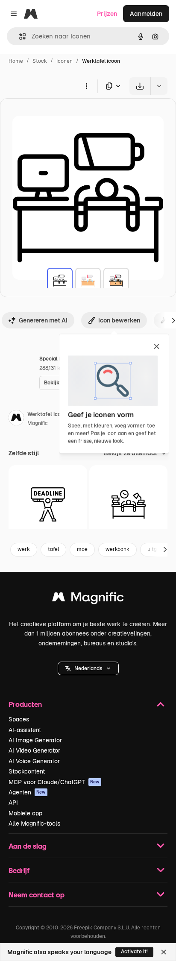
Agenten (27, 792)
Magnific (37, 423)
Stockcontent (27, 771)
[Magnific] (88, 599)
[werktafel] (60, 280)
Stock (39, 61)
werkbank (117, 549)
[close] (156, 347)
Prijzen (107, 14)
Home (16, 61)
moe (82, 549)
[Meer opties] (86, 85)
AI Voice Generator (34, 761)
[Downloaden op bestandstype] (113, 86)
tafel (53, 549)
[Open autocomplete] (19, 36)
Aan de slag (28, 845)
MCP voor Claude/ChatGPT (54, 782)
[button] (88, 668)
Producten (25, 704)
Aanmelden (146, 14)
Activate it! (134, 951)
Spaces (19, 719)
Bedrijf (19, 870)
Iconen (64, 61)
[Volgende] (165, 550)
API (13, 802)
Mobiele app (25, 813)
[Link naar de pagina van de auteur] (16, 419)
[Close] (163, 952)
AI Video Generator (34, 750)
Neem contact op (37, 894)
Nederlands (88, 668)
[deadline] (48, 504)
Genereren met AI (43, 320)
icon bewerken (119, 320)
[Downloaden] (139, 86)
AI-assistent (25, 730)
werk (24, 549)
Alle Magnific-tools (34, 823)
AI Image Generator (35, 740)
